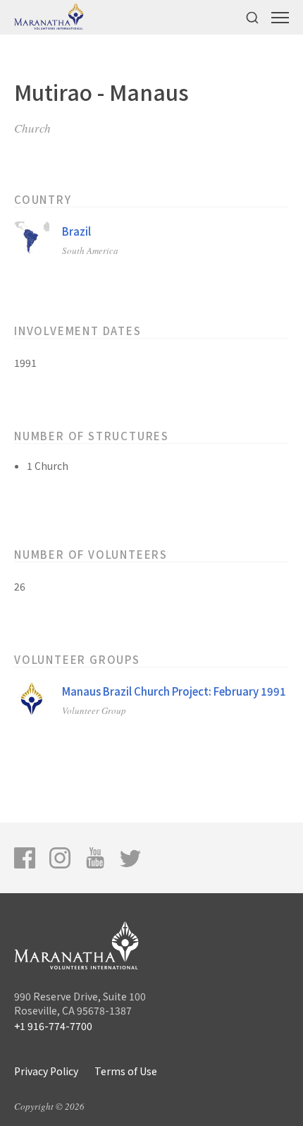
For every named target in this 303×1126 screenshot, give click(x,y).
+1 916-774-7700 (53, 1026)
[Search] (252, 17)
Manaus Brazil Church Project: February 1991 (174, 691)
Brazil (76, 231)
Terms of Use (125, 1071)
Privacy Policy (46, 1071)
